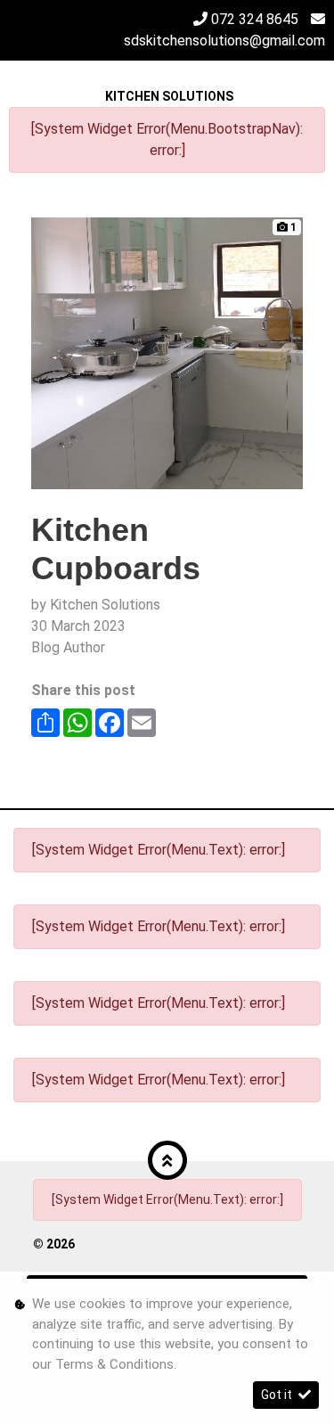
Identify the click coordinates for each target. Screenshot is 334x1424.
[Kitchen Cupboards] (167, 352)
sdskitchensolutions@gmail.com (224, 40)
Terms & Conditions (114, 1364)
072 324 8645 (254, 19)
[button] (167, 1160)
